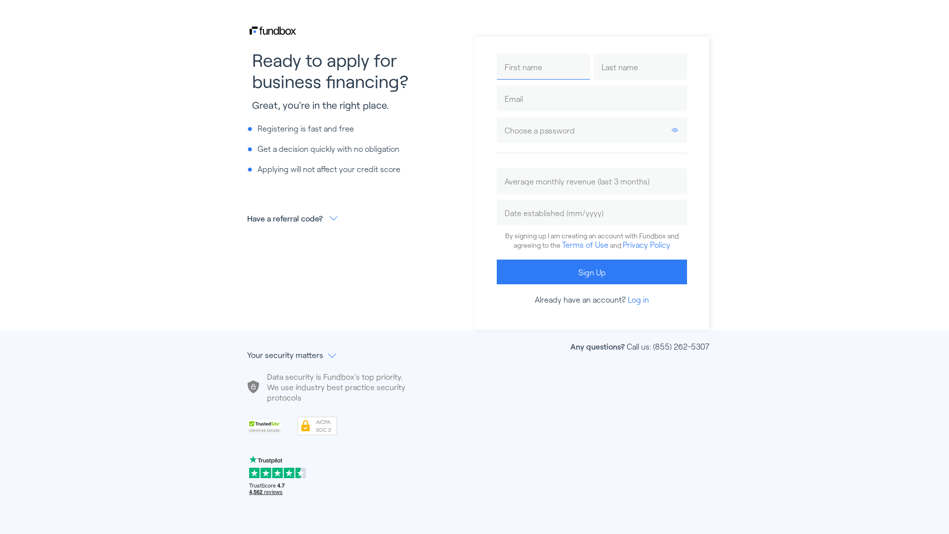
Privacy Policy (646, 244)
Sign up (592, 272)
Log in (638, 299)
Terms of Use (585, 244)
